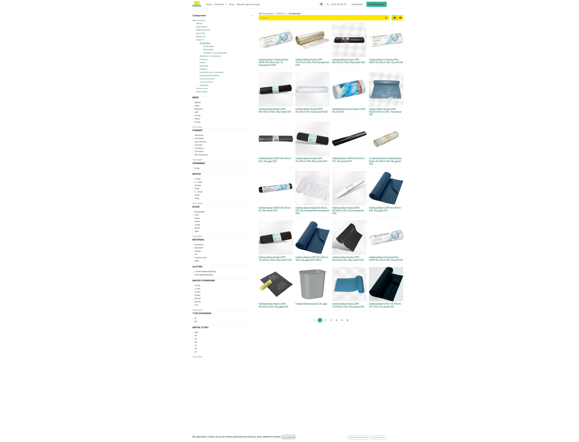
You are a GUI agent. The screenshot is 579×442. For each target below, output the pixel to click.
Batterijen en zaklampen (210, 56)
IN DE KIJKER (201, 92)
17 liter (197, 289)
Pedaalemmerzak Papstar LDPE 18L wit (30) (348, 110)
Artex (197, 106)
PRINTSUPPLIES (203, 30)
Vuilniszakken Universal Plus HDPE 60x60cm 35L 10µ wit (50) (386, 61)
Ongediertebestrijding (209, 75)
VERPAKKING (201, 27)
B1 (196, 318)
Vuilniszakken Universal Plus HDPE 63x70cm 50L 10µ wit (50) (386, 258)
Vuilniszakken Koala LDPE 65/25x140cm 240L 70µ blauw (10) (385, 112)
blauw (197, 218)
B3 (196, 321)
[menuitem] (209, 4)
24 (196, 339)
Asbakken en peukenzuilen (215, 53)
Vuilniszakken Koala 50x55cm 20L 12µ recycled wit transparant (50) (312, 210)
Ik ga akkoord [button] (378, 437)
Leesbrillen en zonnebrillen (212, 72)
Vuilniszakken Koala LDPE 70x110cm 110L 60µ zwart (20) (311, 160)
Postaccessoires (207, 79)
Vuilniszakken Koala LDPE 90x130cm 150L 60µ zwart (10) (275, 110)
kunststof (199, 248)
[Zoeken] (386, 17)
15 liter (197, 285)
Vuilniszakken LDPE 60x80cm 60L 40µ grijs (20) (385, 209)
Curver (198, 115)
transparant (200, 212)
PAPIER (199, 24)
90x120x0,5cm (201, 155)
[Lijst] (400, 17)
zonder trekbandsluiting (205, 271)
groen (197, 228)
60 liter (198, 302)
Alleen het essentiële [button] (358, 437)
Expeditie (204, 66)
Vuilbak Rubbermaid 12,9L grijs (311, 303)
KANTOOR (200, 33)
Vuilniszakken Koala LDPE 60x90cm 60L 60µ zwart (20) (348, 258)
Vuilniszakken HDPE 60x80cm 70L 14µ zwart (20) (348, 160)
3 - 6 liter (198, 192)
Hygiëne (203, 69)
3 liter (197, 189)
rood (197, 215)
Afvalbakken (208, 46)
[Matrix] (394, 17)
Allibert (198, 102)
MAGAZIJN (200, 37)
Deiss (197, 119)
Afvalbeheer (205, 43)
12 (195, 345)
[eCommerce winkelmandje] (321, 4)
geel (197, 231)
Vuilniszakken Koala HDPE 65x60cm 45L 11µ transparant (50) (348, 210)
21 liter (197, 292)
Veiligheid (204, 85)
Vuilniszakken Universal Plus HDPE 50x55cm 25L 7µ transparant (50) (273, 62)
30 (196, 342)
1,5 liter (198, 179)
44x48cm (199, 148)
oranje (197, 225)
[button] (271, 53)
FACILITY (200, 40)
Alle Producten (198, 20)
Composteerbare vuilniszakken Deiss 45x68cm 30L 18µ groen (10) (385, 161)
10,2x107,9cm (201, 142)
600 (196, 332)
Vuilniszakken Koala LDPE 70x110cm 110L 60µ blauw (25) (348, 305)
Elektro (203, 63)
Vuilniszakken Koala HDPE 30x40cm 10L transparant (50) (311, 110)
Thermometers (206, 82)
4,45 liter (198, 145)
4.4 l (196, 305)
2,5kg (197, 168)
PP (196, 254)
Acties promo (202, 88)
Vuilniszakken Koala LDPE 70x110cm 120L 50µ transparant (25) (312, 62)
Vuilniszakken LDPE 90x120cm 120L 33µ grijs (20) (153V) (311, 258)
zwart (197, 221)
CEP (196, 112)
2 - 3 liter (198, 182)
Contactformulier (376, 4)
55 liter (198, 298)
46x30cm (199, 135)
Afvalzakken (208, 50)
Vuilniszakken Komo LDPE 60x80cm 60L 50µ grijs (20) (273, 305)
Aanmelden (357, 4)
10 (196, 352)
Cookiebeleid (288, 437)
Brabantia (199, 109)
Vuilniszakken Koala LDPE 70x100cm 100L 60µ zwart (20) (275, 258)
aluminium (199, 245)
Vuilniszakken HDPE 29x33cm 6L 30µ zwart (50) (274, 209)
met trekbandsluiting (204, 275)
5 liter (197, 198)
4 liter (197, 195)
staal (197, 261)
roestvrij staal (201, 258)
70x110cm (199, 151)
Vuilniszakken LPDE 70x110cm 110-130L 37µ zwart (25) (385, 305)
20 (196, 348)
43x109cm (199, 138)
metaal (198, 251)
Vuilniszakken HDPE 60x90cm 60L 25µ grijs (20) (275, 160)
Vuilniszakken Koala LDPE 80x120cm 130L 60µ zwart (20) (348, 61)
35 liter (198, 295)
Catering (203, 59)
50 (196, 336)
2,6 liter (198, 185)
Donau (197, 122)
